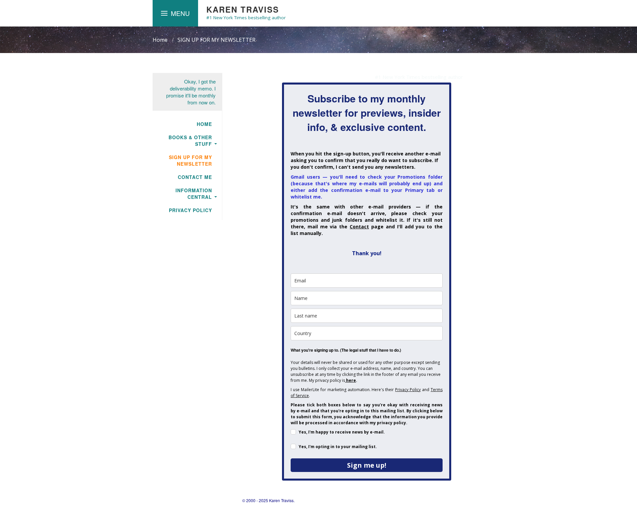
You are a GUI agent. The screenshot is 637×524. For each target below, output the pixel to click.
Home (160, 39)
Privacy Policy (408, 389)
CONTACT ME (195, 177)
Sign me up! (366, 465)
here (351, 380)
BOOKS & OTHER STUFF (190, 140)
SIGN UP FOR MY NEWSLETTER (216, 39)
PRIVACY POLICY (190, 210)
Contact (359, 226)
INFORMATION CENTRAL (194, 193)
